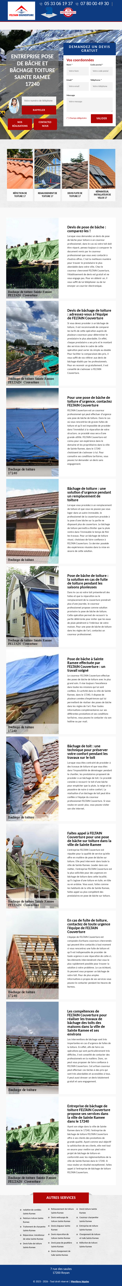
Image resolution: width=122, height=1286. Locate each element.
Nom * (70, 65)
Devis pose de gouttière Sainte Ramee (61, 1245)
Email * (70, 80)
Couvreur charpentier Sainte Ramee (88, 1219)
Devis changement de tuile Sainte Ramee (60, 1253)
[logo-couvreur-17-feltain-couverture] (21, 11)
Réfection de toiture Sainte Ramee (88, 1245)
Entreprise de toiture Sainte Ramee (88, 1228)
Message (71, 95)
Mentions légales (80, 1281)
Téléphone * (96, 80)
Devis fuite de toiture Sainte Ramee (32, 1246)
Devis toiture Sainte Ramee (88, 1211)
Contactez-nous (45, 124)
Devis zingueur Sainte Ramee (60, 1228)
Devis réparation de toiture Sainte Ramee (60, 1236)
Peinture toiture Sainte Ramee (33, 1220)
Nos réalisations (20, 124)
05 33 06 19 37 (58, 3)
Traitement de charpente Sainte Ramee (34, 1229)
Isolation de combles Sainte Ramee (32, 1212)
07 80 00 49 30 (95, 3)
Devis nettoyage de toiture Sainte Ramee (60, 1219)
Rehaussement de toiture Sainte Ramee (62, 1211)
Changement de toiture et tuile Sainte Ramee (89, 1236)
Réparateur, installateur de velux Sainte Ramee (33, 1237)
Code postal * (96, 65)
